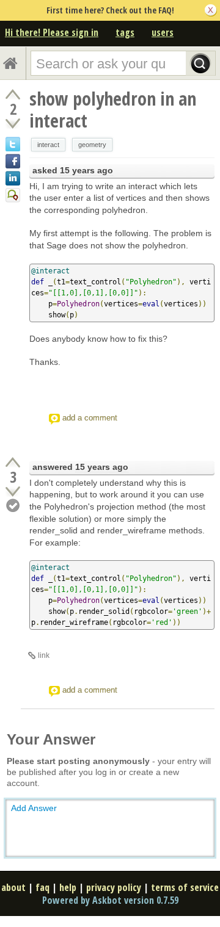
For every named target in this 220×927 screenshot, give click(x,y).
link (44, 655)
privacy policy (113, 887)
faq (42, 887)
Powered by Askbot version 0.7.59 (110, 900)
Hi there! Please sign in (51, 32)
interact (48, 144)
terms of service (185, 887)
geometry (92, 144)
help (67, 887)
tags (125, 32)
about (13, 887)
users (163, 32)
